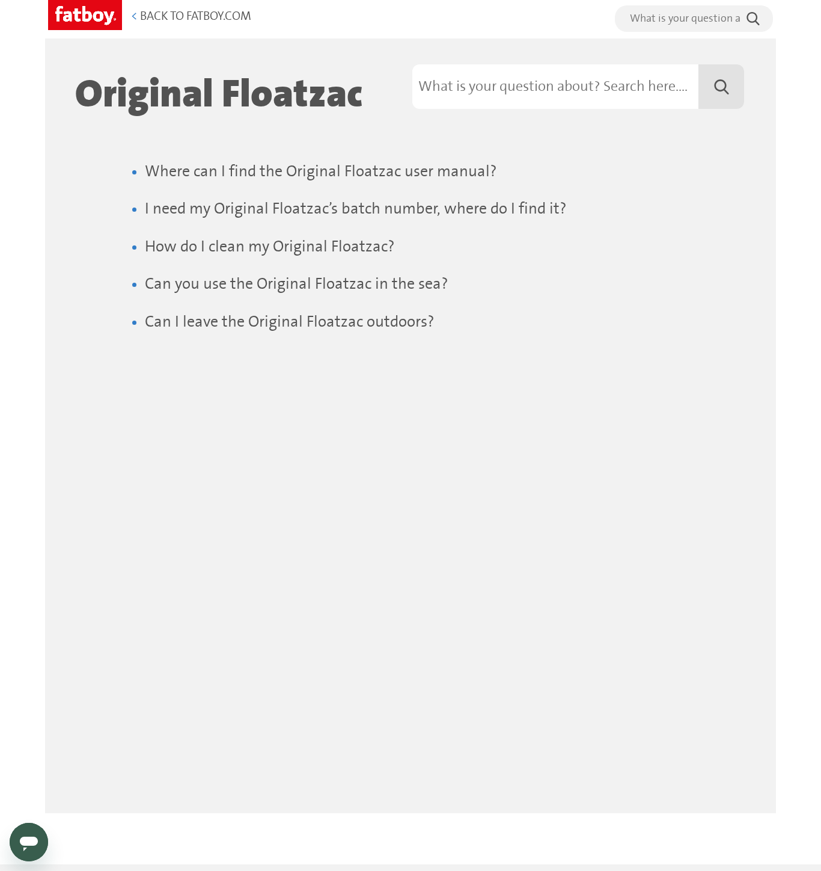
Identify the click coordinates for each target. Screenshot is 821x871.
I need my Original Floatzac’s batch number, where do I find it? (356, 209)
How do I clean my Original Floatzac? (270, 247)
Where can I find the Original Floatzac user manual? (321, 171)
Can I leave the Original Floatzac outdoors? (290, 322)
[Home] (85, 13)
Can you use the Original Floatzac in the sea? (296, 284)
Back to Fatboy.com (191, 16)
